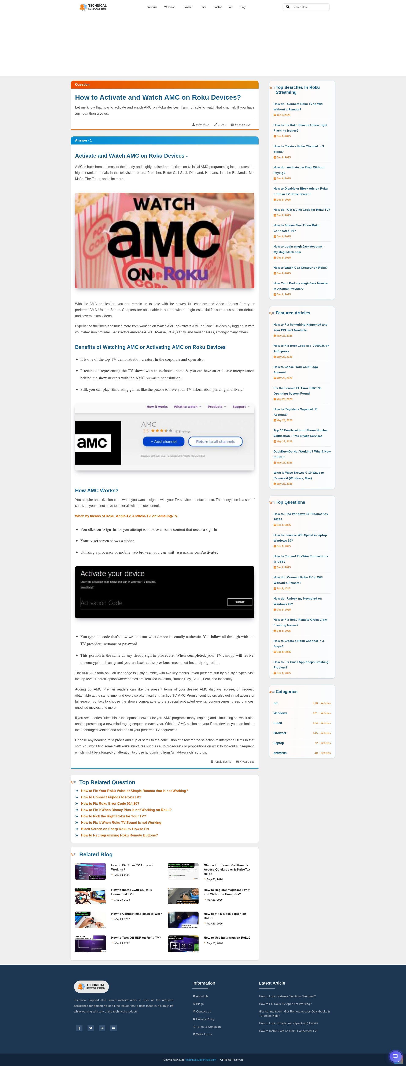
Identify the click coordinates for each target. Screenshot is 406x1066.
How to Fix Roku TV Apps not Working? (285, 1003)
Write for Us (203, 1034)
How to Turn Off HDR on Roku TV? (136, 937)
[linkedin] (113, 1028)
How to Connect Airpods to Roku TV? (111, 797)
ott (230, 7)
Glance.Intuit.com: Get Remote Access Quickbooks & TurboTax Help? (227, 869)
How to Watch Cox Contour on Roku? (301, 267)
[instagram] (102, 1028)
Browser (187, 7)
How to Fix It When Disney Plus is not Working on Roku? (126, 810)
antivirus (152, 7)
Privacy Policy (205, 1019)
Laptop (218, 7)
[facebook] (79, 1028)
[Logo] (93, 7)
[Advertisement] (203, 31)
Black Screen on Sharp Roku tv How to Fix (115, 829)
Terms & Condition (208, 1026)
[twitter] (91, 1028)
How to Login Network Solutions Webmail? (287, 996)
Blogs (243, 7)
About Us (201, 996)
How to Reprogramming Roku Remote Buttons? (119, 835)
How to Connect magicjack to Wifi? (136, 913)
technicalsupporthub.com (200, 1059)
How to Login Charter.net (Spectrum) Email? (288, 1023)
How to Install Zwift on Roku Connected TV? (288, 1031)
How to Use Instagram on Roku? (227, 937)
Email (203, 7)
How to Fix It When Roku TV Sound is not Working (121, 822)
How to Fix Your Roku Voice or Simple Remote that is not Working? (134, 791)
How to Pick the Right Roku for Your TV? (113, 816)
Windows (169, 7)
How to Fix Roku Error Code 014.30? (110, 803)
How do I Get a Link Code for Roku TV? (302, 209)
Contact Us (203, 1011)
